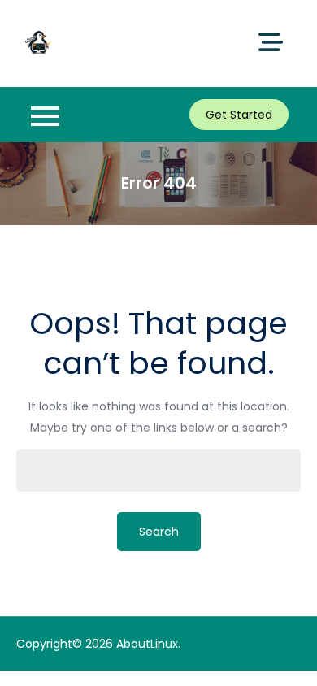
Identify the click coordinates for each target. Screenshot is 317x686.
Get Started (239, 114)
